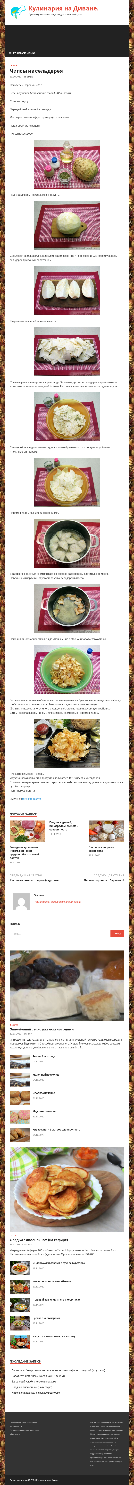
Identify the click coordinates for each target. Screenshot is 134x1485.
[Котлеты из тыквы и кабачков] (20, 1292)
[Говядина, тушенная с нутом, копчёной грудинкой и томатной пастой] (27, 843)
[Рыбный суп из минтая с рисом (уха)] (20, 1311)
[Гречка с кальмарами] (20, 1329)
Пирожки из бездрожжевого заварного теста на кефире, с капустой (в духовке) (58, 1370)
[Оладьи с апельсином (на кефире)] (67, 1232)
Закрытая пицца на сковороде (101, 848)
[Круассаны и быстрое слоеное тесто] (20, 1140)
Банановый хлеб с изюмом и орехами (34, 1381)
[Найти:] (67, 933)
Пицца (13, 65)
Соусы (13, 1235)
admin (29, 76)
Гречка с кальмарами (46, 1318)
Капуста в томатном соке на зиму (54, 1336)
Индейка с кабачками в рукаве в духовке (59, 1262)
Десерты (14, 1025)
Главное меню (24, 53)
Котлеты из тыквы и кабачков (52, 1281)
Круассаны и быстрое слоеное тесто (56, 1129)
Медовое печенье (44, 1111)
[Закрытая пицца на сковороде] (106, 843)
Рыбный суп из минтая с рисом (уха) (56, 1299)
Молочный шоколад (46, 1074)
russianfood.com (31, 798)
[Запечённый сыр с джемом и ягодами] (67, 1021)
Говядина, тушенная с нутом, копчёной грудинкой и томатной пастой (24, 852)
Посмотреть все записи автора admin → (59, 901)
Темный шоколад (44, 1056)
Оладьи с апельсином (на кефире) (39, 1240)
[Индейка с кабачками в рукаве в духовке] (20, 1274)
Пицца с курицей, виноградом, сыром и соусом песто (63, 825)
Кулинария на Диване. (64, 8)
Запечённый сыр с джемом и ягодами (42, 1029)
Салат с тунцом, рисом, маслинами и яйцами (38, 1375)
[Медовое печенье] (20, 1122)
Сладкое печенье (44, 1092)
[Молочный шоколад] (20, 1086)
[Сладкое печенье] (20, 1104)
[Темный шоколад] (20, 1067)
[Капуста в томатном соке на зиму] (20, 1347)
